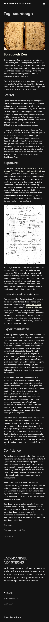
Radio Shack (38, 169)
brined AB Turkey (33, 305)
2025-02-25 (8, 536)
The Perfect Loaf (11, 421)
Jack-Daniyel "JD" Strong (18, 4)
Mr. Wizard (28, 169)
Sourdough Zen (15, 54)
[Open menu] (44, 4)
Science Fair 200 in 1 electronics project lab (22, 171)
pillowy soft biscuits (33, 307)
